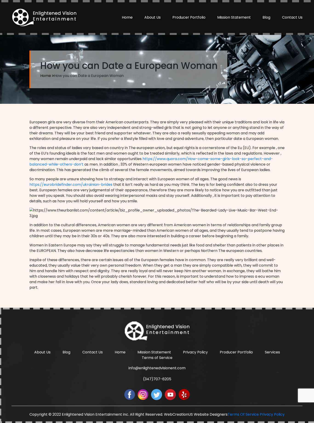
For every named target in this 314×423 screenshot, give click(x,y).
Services (272, 352)
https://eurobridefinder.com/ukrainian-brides (70, 184)
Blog (266, 17)
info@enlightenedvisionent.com (157, 368)
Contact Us (292, 17)
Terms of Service (157, 357)
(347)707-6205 (157, 379)
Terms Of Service (243, 414)
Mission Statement (234, 17)
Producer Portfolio (189, 17)
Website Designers (211, 414)
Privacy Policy (195, 352)
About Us (152, 17)
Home (127, 17)
